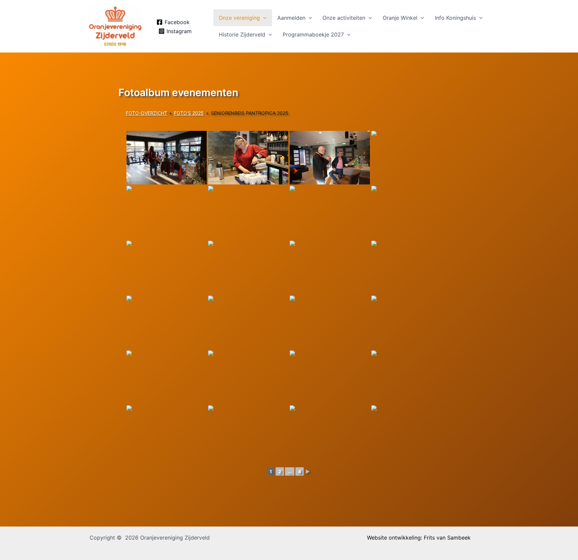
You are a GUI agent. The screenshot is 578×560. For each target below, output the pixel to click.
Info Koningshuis (455, 17)
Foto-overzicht (146, 113)
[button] (263, 17)
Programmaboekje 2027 (313, 34)
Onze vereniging (239, 17)
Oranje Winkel (400, 17)
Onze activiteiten (343, 17)
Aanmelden (291, 17)
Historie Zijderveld (242, 34)
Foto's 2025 (189, 113)
